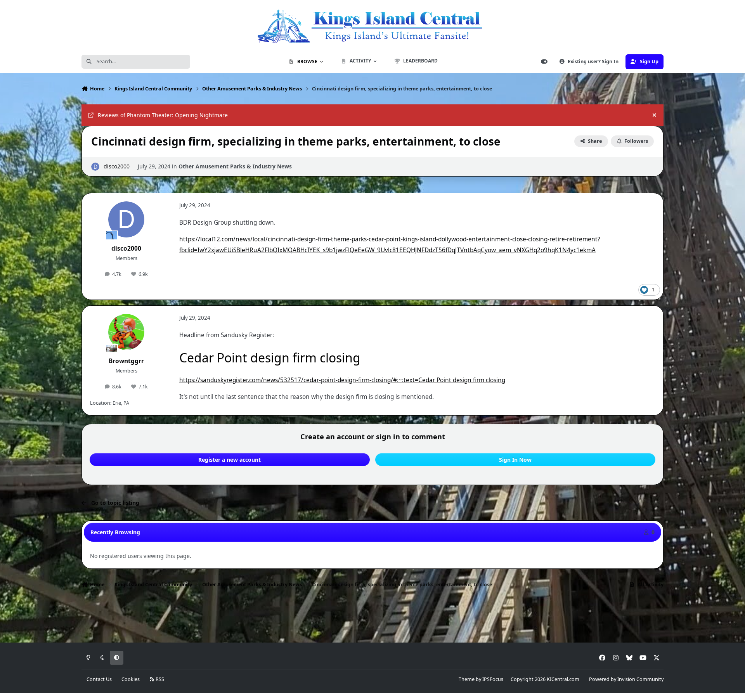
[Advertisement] (372, 617)
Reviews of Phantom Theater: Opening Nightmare (163, 115)
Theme (467, 679)
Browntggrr (126, 361)
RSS (159, 679)
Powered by (626, 679)
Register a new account (229, 459)
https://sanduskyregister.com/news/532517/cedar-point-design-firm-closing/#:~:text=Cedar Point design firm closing (342, 380)
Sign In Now (515, 459)
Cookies (130, 679)
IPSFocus (492, 679)
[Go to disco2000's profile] (95, 167)
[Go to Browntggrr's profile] (126, 332)
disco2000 (117, 166)
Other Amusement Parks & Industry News (235, 166)
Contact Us (99, 679)
